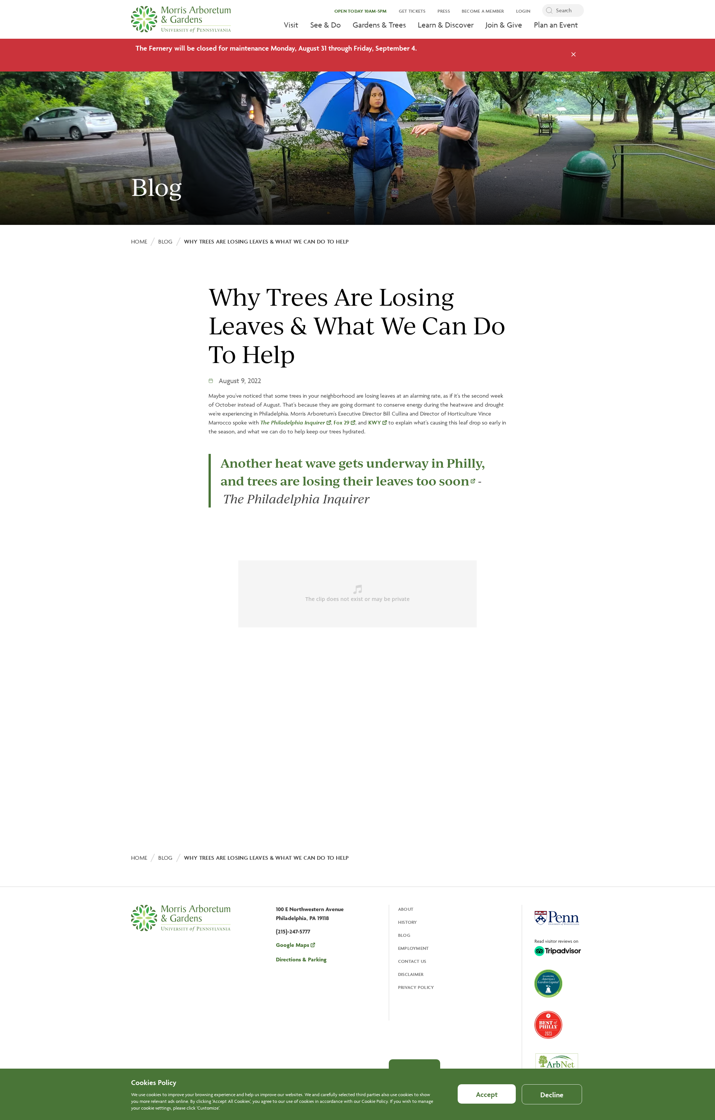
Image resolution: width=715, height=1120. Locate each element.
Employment (413, 948)
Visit (291, 24)
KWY (374, 422)
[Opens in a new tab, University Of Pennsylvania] (556, 919)
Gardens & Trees (379, 24)
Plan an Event (556, 24)
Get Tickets (412, 11)
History (407, 922)
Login (523, 11)
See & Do (325, 24)
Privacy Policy (416, 987)
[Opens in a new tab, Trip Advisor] (557, 948)
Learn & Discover (446, 24)
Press (444, 11)
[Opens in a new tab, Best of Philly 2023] (548, 1025)
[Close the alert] (573, 55)
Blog (165, 241)
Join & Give (504, 24)
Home (139, 241)
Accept (487, 1094)
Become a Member (483, 11)
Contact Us (412, 961)
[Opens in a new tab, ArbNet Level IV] (556, 1066)
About (405, 909)
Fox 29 (341, 422)
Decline (551, 1094)
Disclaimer (411, 974)
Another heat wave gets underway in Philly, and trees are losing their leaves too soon (352, 472)
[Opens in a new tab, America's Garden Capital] (548, 984)
